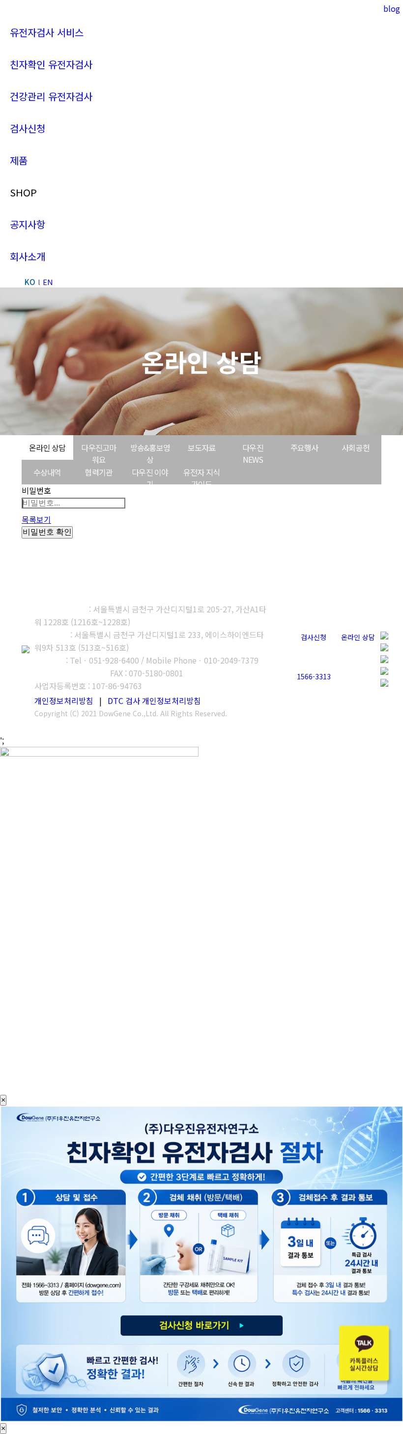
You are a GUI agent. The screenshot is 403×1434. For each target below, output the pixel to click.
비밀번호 (36, 490)
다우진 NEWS (252, 453)
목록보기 (36, 519)
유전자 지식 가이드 (201, 478)
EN (48, 282)
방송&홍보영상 (150, 453)
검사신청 (313, 637)
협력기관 (99, 472)
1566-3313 (314, 676)
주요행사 (304, 447)
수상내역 (47, 472)
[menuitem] (47, 32)
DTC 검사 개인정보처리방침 (154, 700)
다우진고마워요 (98, 453)
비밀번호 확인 (47, 532)
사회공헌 (356, 447)
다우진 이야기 (150, 478)
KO (30, 282)
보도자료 (202, 447)
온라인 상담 (47, 447)
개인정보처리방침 (63, 700)
